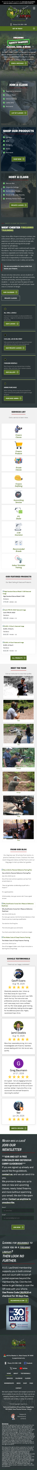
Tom (18, 744)
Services (10, 1378)
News (19, 1383)
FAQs (31, 1383)
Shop (25, 1383)
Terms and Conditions (9, 1407)
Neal (18, 840)
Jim (18, 697)
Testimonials (25, 1373)
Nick (18, 721)
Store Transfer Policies (19, 1409)
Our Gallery (10, 372)
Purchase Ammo (12, 398)
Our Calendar (8, 292)
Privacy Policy (21, 1407)
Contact (19, 1388)
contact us (7, 1174)
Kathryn (18, 768)
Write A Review (17, 1128)
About (16, 1373)
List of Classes (17, 113)
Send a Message (17, 63)
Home (9, 1373)
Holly (18, 816)
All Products (17, 658)
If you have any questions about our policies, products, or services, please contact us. (19, 2)
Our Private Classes (14, 348)
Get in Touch (17, 28)
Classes (27, 1378)
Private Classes (17, 205)
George (18, 792)
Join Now (16, 1227)
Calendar (18, 1378)
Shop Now (17, 159)
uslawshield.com (17, 1300)
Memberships (9, 1383)
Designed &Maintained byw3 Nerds (21, 1416)
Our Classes (10, 324)
